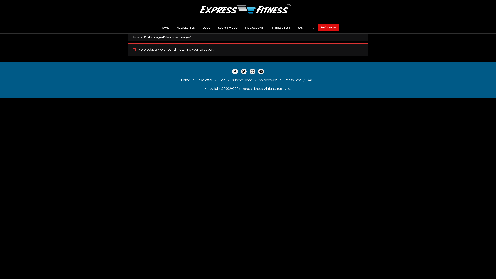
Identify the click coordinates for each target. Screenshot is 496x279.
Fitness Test (292, 80)
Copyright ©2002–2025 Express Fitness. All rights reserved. (248, 88)
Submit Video (242, 80)
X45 (310, 80)
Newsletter (204, 80)
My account (268, 80)
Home (135, 37)
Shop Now (328, 27)
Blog (222, 80)
